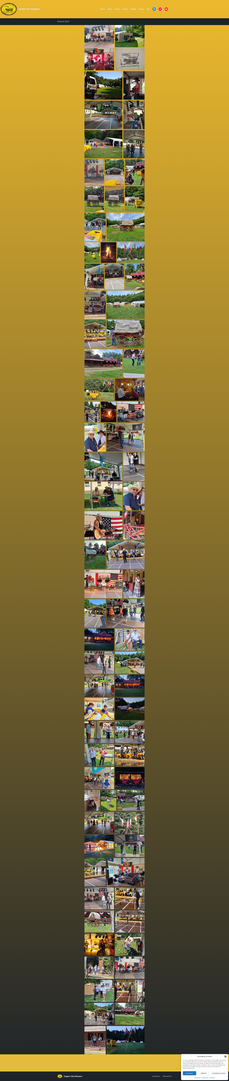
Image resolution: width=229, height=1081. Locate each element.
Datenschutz (197, 1077)
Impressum (212, 1077)
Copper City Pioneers (29, 9)
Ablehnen (203, 1073)
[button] (225, 1056)
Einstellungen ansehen (218, 1073)
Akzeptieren (189, 1073)
